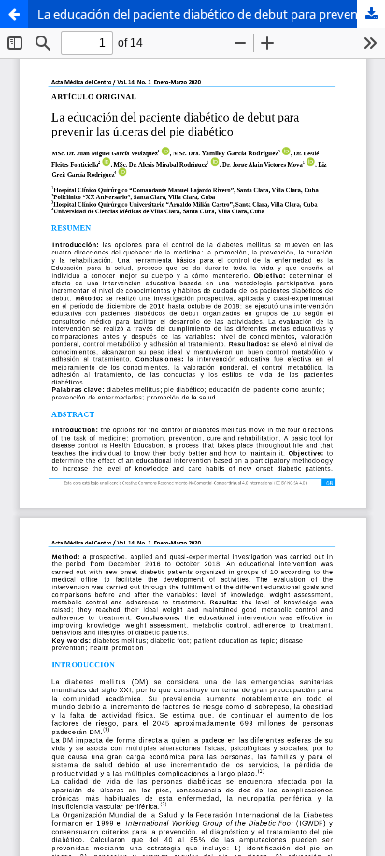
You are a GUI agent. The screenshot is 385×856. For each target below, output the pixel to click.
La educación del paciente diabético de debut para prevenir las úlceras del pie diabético (211, 14)
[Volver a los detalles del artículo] (14, 14)
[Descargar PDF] (371, 14)
